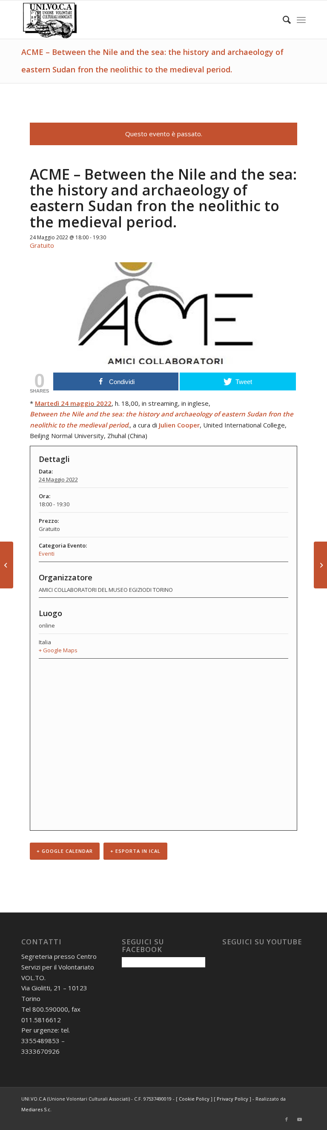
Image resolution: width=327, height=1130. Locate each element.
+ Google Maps (58, 650)
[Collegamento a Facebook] (286, 1119)
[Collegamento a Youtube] (299, 1119)
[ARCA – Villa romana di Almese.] (6, 565)
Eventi (46, 553)
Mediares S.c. (36, 1109)
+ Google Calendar (65, 851)
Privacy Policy (232, 1099)
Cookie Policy (194, 1099)
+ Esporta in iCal (135, 851)
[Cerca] (282, 19)
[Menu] (301, 19)
